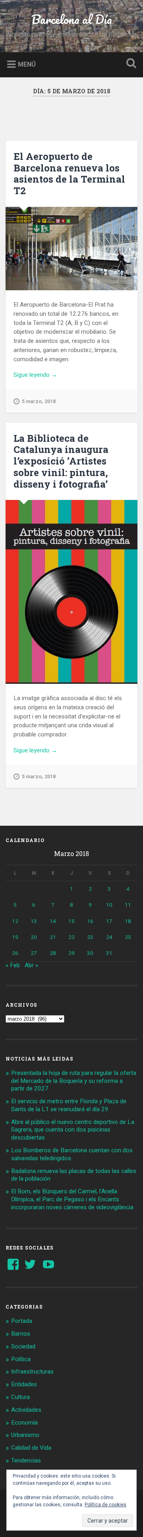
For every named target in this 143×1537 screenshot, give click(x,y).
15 (71, 921)
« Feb (13, 965)
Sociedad (23, 1346)
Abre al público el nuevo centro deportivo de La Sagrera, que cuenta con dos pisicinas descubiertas (72, 1129)
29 (71, 953)
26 (15, 953)
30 (90, 953)
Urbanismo (25, 1435)
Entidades (24, 1384)
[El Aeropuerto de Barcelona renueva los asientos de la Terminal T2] (71, 248)
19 (15, 937)
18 (128, 921)
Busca (129, 64)
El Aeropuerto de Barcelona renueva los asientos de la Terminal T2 (69, 173)
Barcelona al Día (71, 19)
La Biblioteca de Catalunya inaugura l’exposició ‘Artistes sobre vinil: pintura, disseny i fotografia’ (61, 461)
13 (34, 921)
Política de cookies (105, 1504)
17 (109, 921)
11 (128, 904)
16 (90, 921)
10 (109, 904)
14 (53, 921)
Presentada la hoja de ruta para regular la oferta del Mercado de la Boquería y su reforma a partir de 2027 (73, 1080)
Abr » (31, 965)
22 (71, 937)
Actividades (26, 1409)
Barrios (20, 1333)
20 (34, 937)
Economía (24, 1422)
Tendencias (26, 1460)
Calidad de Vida (31, 1447)
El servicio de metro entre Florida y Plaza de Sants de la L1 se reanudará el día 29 (68, 1105)
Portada (21, 1320)
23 (90, 937)
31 (109, 953)
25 (128, 937)
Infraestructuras (32, 1371)
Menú (27, 64)
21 (53, 937)
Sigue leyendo (47, 375)
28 (53, 953)
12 (15, 921)
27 (34, 953)
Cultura (20, 1397)
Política (21, 1359)
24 (109, 937)
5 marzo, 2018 (39, 401)
